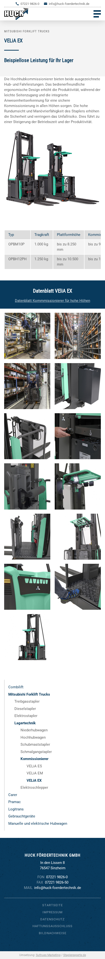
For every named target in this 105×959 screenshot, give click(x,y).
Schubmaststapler (35, 744)
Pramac (14, 802)
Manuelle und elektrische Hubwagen (37, 823)
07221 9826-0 (30, 4)
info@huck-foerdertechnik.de (69, 4)
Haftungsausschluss (52, 926)
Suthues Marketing (48, 955)
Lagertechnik (25, 723)
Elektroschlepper (34, 787)
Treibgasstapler (27, 701)
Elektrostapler (25, 716)
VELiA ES (34, 766)
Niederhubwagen (34, 730)
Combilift (15, 687)
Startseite (52, 905)
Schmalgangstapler (36, 752)
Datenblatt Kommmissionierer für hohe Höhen (52, 300)
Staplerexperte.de (74, 955)
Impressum (52, 912)
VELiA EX (34, 780)
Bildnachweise (52, 933)
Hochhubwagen (33, 737)
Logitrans (16, 809)
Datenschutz (52, 919)
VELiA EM (35, 773)
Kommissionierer (34, 759)
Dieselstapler (25, 709)
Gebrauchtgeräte (21, 816)
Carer (12, 795)
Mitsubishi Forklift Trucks (29, 694)
